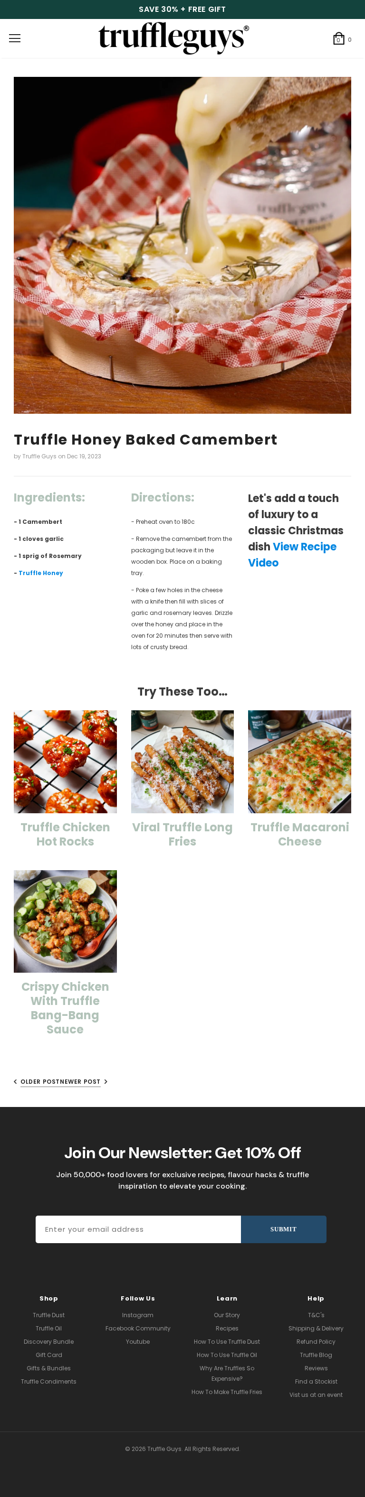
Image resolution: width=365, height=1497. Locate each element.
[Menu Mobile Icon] (14, 38)
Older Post (40, 1082)
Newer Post (80, 1082)
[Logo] (182, 38)
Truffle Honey (41, 573)
